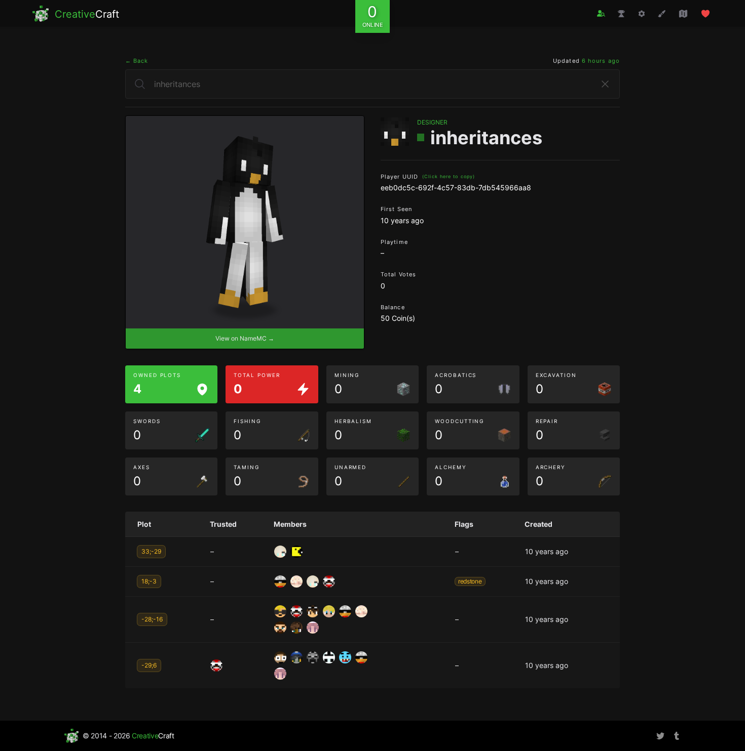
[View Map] (683, 14)
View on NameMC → (244, 338)
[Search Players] (601, 13)
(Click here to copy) (448, 176)
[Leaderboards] (621, 14)
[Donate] (705, 14)
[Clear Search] (605, 84)
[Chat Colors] (662, 14)
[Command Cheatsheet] (642, 14)
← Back (136, 60)
